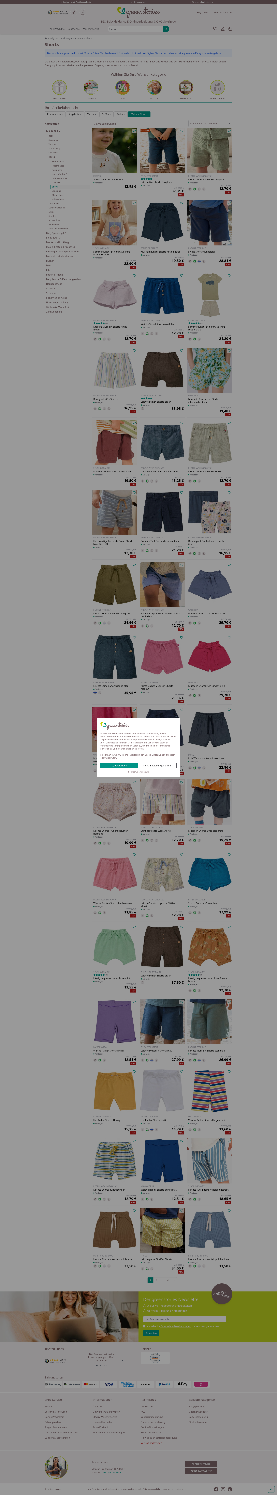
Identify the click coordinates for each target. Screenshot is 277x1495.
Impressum (144, 772)
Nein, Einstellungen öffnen (157, 765)
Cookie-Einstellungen (155, 754)
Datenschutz (133, 772)
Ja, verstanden (119, 765)
